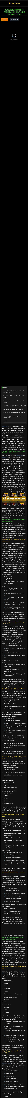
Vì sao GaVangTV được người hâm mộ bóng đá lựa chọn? (14, 396)
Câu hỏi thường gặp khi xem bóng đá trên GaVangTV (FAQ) (12, 416)
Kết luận (5, 421)
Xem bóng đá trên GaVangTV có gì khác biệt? (13, 409)
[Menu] (2, 3)
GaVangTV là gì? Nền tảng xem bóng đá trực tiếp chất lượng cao (14, 391)
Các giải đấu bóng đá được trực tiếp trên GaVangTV (15, 405)
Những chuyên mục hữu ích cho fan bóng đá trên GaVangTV (14, 401)
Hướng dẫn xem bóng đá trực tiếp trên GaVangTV (14, 412)
